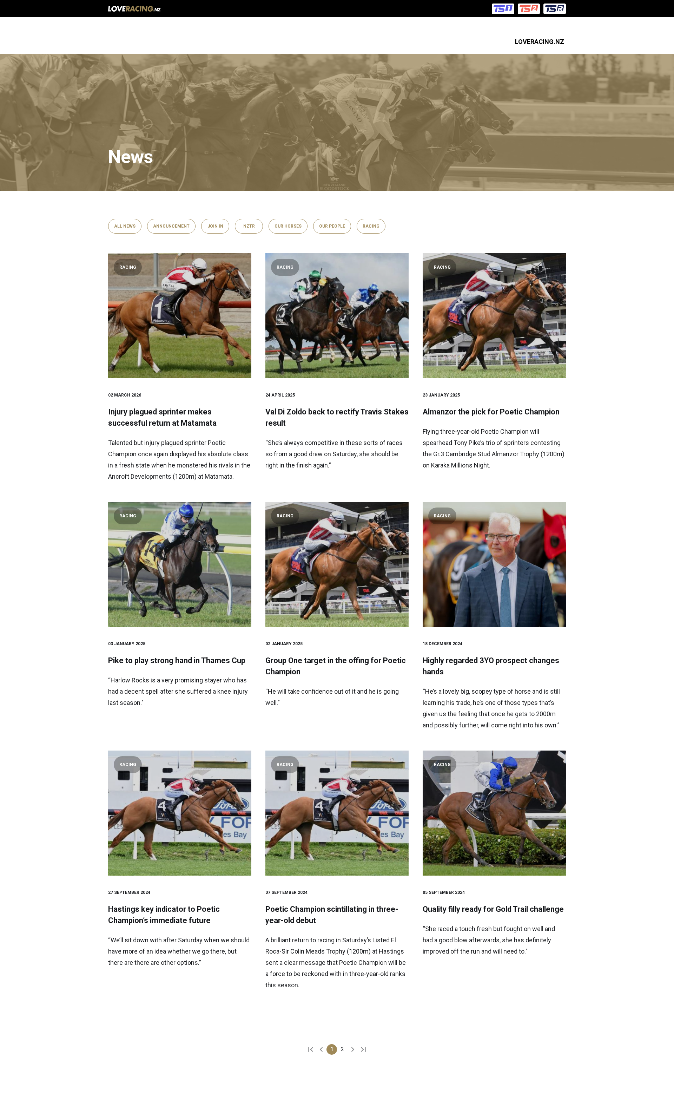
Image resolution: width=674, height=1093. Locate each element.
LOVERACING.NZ (539, 41)
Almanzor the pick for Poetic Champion (491, 411)
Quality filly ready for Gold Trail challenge (493, 909)
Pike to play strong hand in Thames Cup (176, 660)
